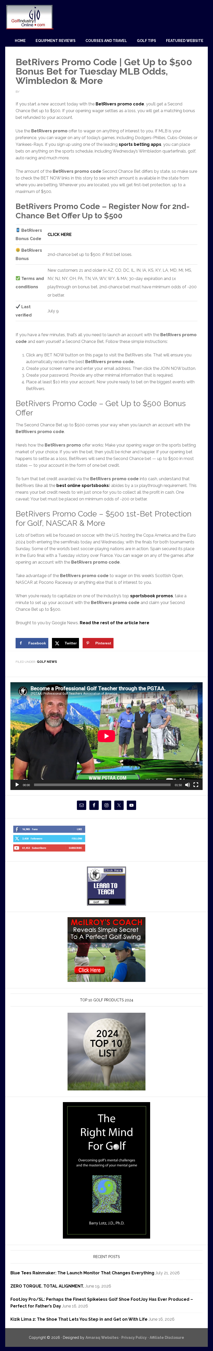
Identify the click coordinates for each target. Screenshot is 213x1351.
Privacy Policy (134, 1337)
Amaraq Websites (101, 1337)
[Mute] (187, 784)
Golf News (47, 662)
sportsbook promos (151, 595)
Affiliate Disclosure (167, 1337)
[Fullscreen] (195, 784)
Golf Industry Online (29, 16)
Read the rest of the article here (114, 622)
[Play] (17, 784)
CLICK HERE (60, 234)
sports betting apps (140, 144)
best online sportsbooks (82, 485)
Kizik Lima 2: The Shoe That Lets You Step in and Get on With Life (79, 1319)
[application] (106, 736)
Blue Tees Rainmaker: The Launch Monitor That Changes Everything (82, 1272)
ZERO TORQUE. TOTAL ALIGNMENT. (47, 1286)
